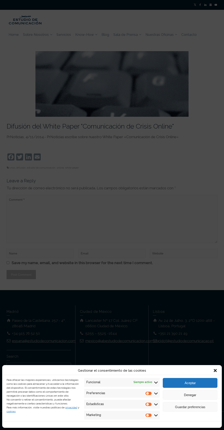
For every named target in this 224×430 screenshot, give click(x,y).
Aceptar (190, 383)
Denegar (190, 395)
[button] (215, 370)
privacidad (71, 407)
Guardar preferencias (190, 407)
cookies (11, 411)
